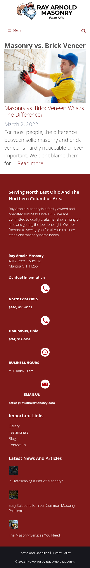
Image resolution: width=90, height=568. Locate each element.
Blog (12, 438)
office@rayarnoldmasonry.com (32, 403)
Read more (30, 163)
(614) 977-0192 (19, 339)
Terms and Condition (34, 553)
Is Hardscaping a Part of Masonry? (36, 481)
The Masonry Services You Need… (35, 535)
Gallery (14, 426)
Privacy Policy (61, 553)
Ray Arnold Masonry (60, 562)
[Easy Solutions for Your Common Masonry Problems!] (13, 496)
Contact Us (17, 445)
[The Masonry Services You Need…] (13, 526)
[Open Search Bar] (83, 31)
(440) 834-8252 (20, 307)
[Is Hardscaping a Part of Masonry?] (13, 472)
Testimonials (18, 432)
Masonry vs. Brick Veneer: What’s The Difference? (44, 111)
